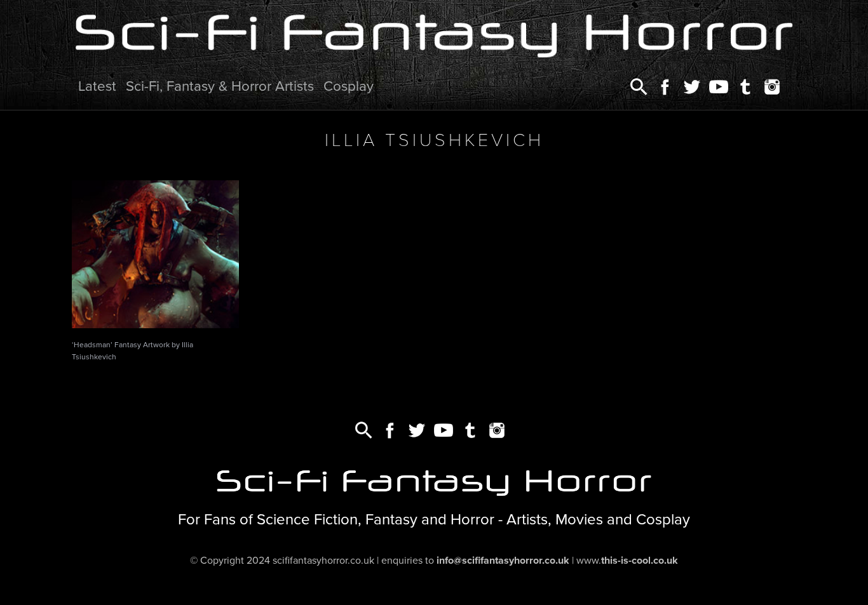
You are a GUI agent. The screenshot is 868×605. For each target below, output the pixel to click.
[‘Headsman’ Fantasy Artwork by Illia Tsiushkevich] (155, 254)
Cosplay (348, 86)
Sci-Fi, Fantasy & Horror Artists (220, 86)
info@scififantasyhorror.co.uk (503, 560)
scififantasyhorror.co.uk (323, 560)
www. (627, 560)
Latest (97, 86)
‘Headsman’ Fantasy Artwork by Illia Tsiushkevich (132, 350)
